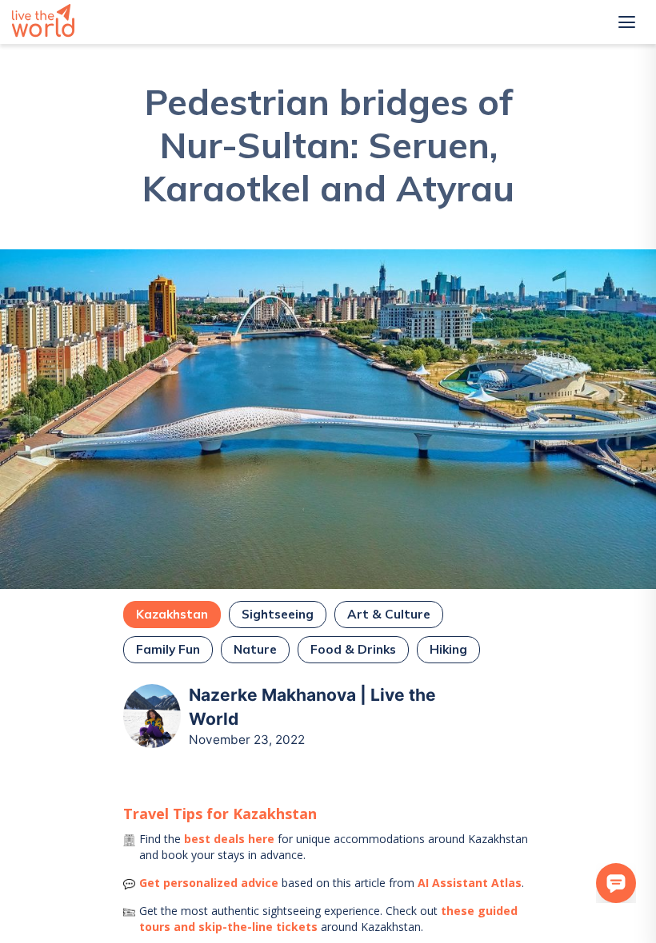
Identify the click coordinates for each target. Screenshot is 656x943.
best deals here (229, 838)
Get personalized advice (208, 882)
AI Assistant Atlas (470, 882)
